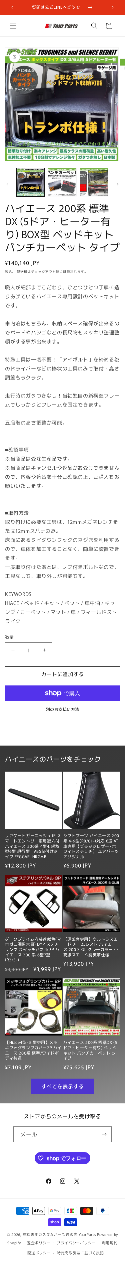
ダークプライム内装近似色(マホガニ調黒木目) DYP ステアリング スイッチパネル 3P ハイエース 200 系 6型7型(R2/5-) (33, 949)
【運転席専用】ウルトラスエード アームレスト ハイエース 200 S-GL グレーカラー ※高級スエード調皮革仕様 (90, 946)
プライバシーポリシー (76, 1242)
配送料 (22, 271)
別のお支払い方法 (62, 709)
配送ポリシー (39, 1252)
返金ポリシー (38, 1242)
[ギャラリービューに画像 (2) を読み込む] (62, 182)
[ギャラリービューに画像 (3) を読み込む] (94, 182)
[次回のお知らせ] (112, 7)
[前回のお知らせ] (12, 7)
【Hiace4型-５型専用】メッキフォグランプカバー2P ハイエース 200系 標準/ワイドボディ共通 (33, 1050)
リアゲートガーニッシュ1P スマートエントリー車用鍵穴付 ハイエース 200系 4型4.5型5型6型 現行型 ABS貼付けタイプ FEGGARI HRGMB (33, 846)
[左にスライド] (7, 184)
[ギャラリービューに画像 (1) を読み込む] (30, 182)
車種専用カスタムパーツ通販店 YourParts (59, 1234)
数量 (9, 637)
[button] (13, 25)
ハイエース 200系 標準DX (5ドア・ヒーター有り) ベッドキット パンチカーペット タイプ (90, 1050)
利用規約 (110, 1242)
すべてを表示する (62, 1086)
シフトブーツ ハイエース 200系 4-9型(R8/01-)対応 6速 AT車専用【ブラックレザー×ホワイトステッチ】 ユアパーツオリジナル (91, 846)
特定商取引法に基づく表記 (80, 1252)
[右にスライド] (117, 184)
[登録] (104, 1134)
